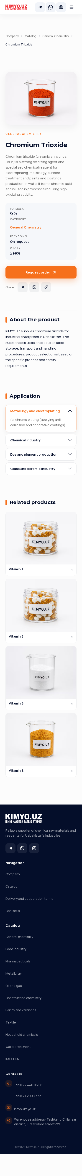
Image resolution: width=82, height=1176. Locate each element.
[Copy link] (46, 287)
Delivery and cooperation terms (29, 898)
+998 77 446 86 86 (28, 1085)
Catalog (30, 36)
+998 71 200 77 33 (27, 1096)
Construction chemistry (23, 998)
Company (12, 36)
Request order (38, 272)
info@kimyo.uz (25, 1109)
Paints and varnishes (20, 1010)
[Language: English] (61, 7)
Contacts (12, 911)
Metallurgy (13, 973)
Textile (10, 1022)
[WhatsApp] (51, 7)
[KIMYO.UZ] (16, 7)
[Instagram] (34, 848)
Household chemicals (21, 1034)
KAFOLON (12, 1059)
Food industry (15, 949)
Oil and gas (13, 985)
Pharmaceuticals (18, 961)
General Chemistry (55, 36)
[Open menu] (72, 7)
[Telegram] (40, 7)
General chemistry (19, 937)
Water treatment (18, 1047)
